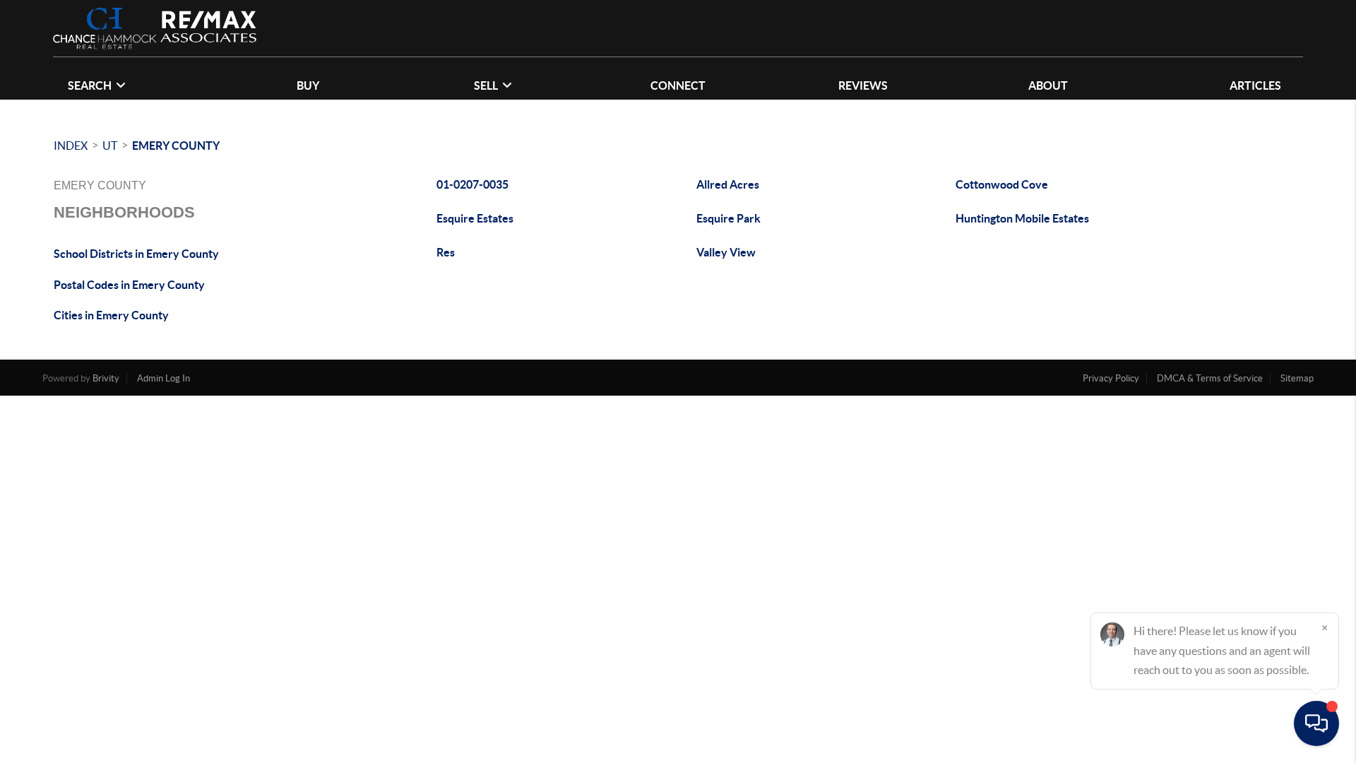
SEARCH (90, 85)
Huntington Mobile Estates (1022, 218)
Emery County (176, 145)
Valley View (726, 252)
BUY (308, 85)
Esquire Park (728, 218)
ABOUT (1048, 85)
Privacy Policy (1111, 378)
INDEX (71, 145)
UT (109, 145)
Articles (1255, 85)
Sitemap (1297, 378)
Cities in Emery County (111, 315)
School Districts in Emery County (136, 253)
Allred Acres (727, 184)
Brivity (106, 378)
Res (445, 252)
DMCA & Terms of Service (1210, 378)
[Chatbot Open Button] (1316, 723)
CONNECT (678, 85)
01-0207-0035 (472, 184)
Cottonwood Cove (1002, 184)
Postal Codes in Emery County (129, 284)
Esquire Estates (474, 218)
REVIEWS (863, 85)
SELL (486, 85)
